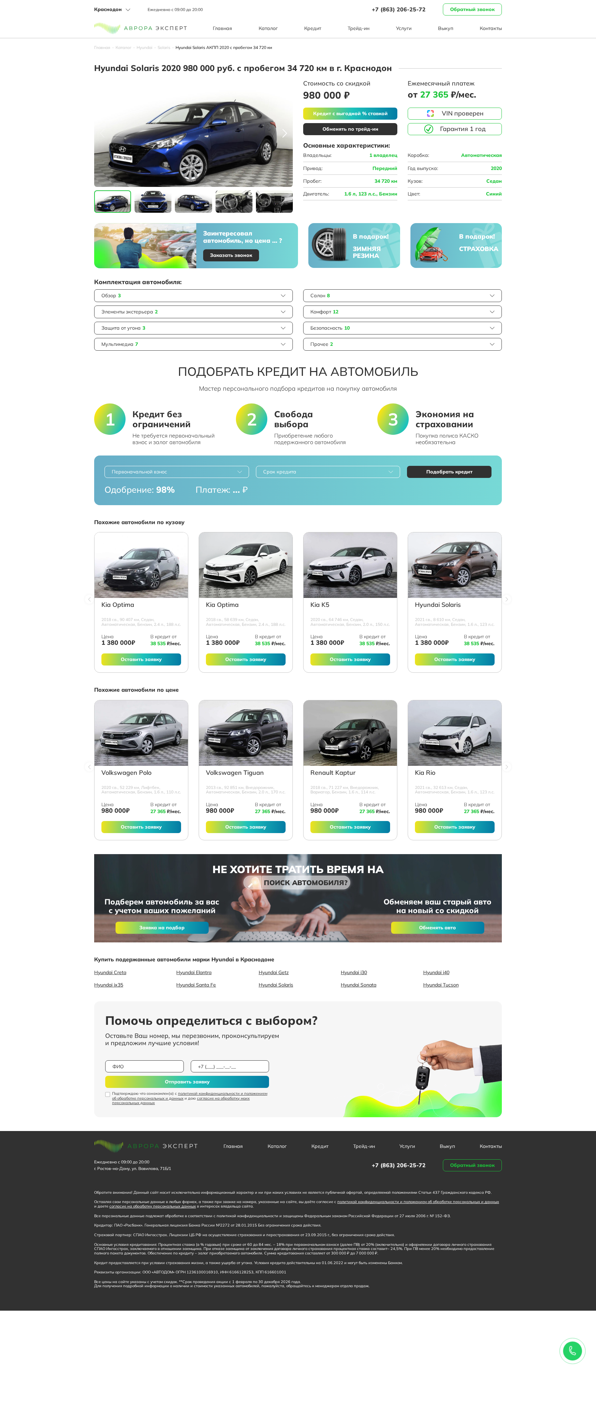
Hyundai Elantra (193, 972)
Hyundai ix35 (108, 985)
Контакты (491, 28)
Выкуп (445, 28)
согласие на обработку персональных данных (152, 1206)
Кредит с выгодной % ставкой (350, 113)
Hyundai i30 (354, 972)
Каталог (268, 28)
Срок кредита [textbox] (279, 472)
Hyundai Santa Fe (196, 985)
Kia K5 (319, 605)
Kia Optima (117, 605)
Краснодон (108, 9)
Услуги (403, 28)
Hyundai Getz (274, 972)
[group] (193, 133)
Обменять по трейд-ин (350, 129)
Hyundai (144, 47)
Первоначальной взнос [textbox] (139, 472)
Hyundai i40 (436, 972)
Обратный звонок (472, 9)
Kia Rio (425, 773)
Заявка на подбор (162, 927)
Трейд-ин (358, 28)
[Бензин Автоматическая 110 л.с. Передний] (141, 733)
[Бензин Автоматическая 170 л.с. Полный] (245, 733)
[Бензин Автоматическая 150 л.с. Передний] (350, 565)
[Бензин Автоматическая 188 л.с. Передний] (141, 565)
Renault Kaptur (333, 773)
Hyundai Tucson (441, 985)
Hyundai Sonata (358, 985)
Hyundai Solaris (438, 605)
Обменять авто (437, 927)
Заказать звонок (231, 255)
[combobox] (177, 472)
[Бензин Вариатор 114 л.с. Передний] (350, 733)
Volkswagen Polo (126, 773)
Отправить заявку (187, 1082)
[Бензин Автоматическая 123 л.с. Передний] (454, 565)
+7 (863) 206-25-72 (399, 9)
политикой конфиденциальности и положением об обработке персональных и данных (189, 1095)
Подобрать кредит (449, 472)
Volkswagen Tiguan (235, 773)
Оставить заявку (141, 659)
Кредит (312, 28)
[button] (284, 133)
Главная (222, 28)
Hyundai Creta (110, 972)
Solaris (164, 47)
